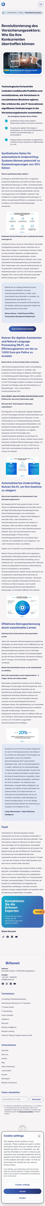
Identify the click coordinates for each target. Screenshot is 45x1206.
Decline (22, 1198)
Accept (22, 1191)
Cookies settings (22, 1185)
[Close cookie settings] (39, 1136)
